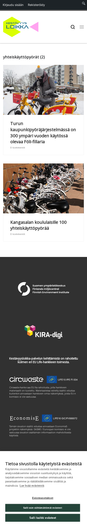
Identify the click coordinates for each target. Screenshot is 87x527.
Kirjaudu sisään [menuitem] (13, 5)
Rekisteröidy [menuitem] (36, 5)
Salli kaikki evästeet (42, 517)
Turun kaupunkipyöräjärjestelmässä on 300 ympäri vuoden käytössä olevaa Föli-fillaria (43, 132)
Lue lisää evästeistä (32, 485)
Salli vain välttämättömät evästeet (42, 507)
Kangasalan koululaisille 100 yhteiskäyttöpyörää (38, 225)
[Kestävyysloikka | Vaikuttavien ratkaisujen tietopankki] (20, 26)
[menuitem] (83, 5)
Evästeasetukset (42, 498)
